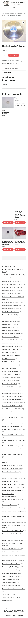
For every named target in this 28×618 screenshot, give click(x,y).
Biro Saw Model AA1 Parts (9, 330)
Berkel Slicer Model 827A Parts (11, 290)
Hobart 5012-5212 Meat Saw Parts (12, 465)
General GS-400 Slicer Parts (10, 374)
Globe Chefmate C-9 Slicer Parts (11, 390)
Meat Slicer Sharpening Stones (11, 576)
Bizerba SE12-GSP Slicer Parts (10, 340)
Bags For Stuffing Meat (9, 278)
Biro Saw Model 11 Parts (9, 324)
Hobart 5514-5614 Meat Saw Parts (12, 475)
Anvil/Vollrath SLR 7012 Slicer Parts (12, 275)
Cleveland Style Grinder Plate (10, 349)
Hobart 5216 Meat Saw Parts (10, 472)
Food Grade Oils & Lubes (9, 368)
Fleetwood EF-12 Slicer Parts (10, 365)
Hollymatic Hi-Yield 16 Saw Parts (11, 549)
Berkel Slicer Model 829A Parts (11, 293)
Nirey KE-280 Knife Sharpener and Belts (13, 589)
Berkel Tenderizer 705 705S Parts (11, 302)
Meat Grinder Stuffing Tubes (10, 573)
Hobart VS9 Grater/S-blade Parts (12, 540)
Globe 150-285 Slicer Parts (9, 377)
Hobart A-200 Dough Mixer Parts (11, 487)
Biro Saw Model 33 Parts (9, 327)
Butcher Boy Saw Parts (8, 343)
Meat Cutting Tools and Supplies (11, 567)
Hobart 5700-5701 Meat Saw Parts (12, 478)
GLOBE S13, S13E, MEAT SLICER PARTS (13, 417)
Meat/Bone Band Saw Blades (10, 579)
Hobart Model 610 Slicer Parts (10, 534)
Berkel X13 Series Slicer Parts (10, 63)
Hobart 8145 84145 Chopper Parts (12, 484)
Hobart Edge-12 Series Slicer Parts (12, 508)
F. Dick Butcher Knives (8, 358)
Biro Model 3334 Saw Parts (10, 321)
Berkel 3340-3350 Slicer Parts (10, 281)
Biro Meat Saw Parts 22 (9, 315)
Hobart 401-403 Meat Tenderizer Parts (13, 429)
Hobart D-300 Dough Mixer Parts (11, 490)
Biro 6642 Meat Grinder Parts (10, 311)
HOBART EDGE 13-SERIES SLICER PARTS (13, 499)
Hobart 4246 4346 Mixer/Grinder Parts (13, 440)
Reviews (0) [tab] (7, 72)
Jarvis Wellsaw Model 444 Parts (11, 563)
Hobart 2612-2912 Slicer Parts (10, 426)
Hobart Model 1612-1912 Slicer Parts (12, 530)
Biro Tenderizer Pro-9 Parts (10, 336)
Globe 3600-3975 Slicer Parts (10, 387)
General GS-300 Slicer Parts (10, 371)
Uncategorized (6, 600)
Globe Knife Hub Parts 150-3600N (11, 409)
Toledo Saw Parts (7, 594)
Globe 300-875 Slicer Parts (9, 383)
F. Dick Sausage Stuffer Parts (10, 362)
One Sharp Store (14, 3)
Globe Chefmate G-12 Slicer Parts (11, 399)
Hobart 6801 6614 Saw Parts (10, 481)
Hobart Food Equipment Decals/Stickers (14, 511)
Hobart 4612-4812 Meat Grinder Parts (13, 454)
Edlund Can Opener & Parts (10, 355)
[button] (23, 22)
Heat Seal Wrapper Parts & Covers (12, 423)
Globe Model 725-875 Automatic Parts (13, 412)
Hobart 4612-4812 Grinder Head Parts (13, 449)
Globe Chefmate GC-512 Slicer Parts (12, 402)
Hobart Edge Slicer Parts (9, 505)
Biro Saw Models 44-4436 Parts (11, 333)
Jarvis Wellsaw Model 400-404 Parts (12, 560)
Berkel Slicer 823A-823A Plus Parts (12, 284)
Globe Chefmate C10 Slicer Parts (11, 393)
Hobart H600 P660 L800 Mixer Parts (12, 522)
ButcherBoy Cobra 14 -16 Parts (11, 346)
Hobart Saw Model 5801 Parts (10, 537)
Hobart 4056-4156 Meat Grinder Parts (13, 435)
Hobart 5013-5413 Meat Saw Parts (12, 468)
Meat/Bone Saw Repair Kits (10, 582)
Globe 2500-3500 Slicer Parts (10, 380)
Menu (14, 7)
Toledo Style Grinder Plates (10, 597)
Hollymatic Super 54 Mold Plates (11, 552)
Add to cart (13, 55)
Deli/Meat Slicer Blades (9, 352)
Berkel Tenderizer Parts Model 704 (12, 305)
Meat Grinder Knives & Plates (10, 570)
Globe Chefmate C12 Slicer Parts (11, 396)
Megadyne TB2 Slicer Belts (9, 585)
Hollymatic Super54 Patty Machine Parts (13, 555)
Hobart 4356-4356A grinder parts (12, 446)
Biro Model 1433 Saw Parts (9, 318)
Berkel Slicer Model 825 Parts (10, 287)
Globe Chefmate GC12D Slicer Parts (12, 405)
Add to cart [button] (8, 222)
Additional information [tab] (11, 68)
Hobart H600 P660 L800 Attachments (13, 516)
